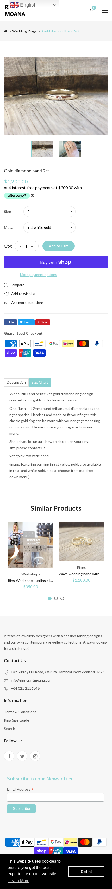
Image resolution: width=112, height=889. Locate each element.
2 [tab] (56, 598)
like (12, 322)
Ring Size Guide (16, 720)
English (28, 5)
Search (9, 728)
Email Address (20, 789)
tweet (28, 322)
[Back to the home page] (5, 31)
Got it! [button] (86, 871)
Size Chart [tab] (40, 382)
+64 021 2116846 (25, 688)
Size (7, 211)
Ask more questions (27, 302)
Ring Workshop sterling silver (31, 580)
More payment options (38, 274)
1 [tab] (50, 598)
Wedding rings (24, 31)
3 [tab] (62, 598)
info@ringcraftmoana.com (31, 680)
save (44, 322)
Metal (9, 227)
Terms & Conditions (20, 712)
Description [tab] (16, 382)
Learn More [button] (18, 881)
